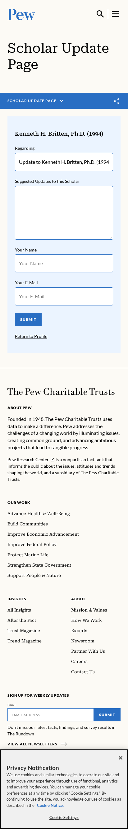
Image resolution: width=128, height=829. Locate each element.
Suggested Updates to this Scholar (47, 181)
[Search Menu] (100, 14)
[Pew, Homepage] (21, 13)
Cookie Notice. (50, 805)
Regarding (24, 148)
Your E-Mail (26, 282)
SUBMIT (28, 319)
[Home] (61, 391)
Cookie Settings (64, 817)
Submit (107, 714)
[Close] (120, 758)
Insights (16, 599)
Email (11, 704)
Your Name (26, 249)
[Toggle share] (117, 101)
